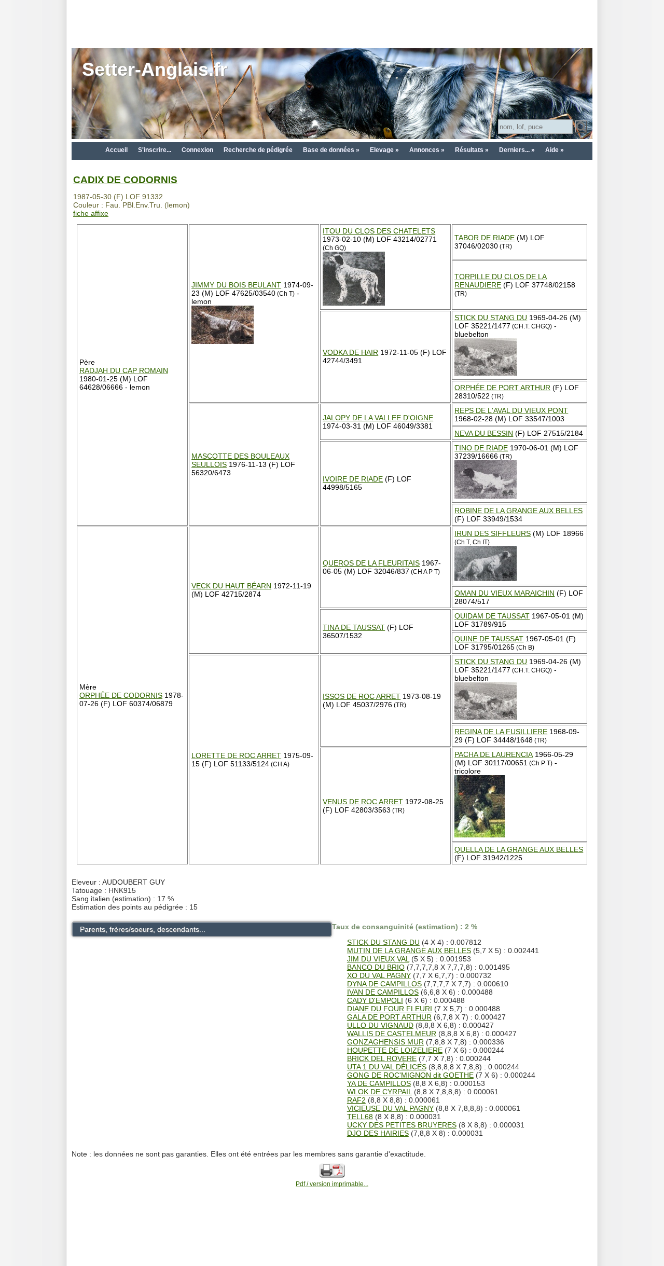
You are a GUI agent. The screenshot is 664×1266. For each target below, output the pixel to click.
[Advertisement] (332, 23)
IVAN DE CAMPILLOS (383, 992)
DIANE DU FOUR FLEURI (389, 1008)
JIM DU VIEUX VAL (378, 959)
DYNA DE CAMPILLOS (384, 984)
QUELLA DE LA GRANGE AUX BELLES (518, 849)
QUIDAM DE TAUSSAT (492, 616)
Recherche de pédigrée (258, 150)
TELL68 (360, 1116)
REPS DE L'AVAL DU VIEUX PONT (511, 410)
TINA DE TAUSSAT (354, 627)
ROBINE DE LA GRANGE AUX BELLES (518, 510)
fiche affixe (90, 213)
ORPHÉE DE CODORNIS (120, 695)
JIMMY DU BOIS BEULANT (236, 285)
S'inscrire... (154, 150)
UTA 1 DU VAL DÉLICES (386, 1067)
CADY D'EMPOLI (375, 1000)
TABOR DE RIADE (484, 237)
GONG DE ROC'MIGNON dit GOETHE (410, 1075)
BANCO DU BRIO (376, 967)
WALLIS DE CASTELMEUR (391, 1033)
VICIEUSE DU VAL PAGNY (390, 1108)
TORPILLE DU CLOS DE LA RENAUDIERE (500, 280)
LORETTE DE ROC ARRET (236, 755)
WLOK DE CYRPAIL (379, 1092)
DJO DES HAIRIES (378, 1133)
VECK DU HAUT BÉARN (231, 586)
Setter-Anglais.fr (154, 69)
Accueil (116, 150)
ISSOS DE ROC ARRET (361, 696)
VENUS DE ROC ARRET (363, 801)
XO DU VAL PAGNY (379, 975)
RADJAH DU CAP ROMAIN (123, 370)
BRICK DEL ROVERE (382, 1058)
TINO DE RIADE (481, 448)
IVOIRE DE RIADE (353, 479)
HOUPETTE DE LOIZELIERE (394, 1050)
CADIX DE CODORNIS (125, 179)
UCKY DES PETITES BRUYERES (402, 1125)
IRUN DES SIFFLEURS (492, 533)
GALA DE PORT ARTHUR (389, 1017)
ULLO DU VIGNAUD (380, 1025)
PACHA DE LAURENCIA (493, 754)
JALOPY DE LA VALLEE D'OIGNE (378, 418)
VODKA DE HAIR (350, 352)
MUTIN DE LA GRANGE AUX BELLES (409, 950)
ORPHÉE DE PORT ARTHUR (502, 387)
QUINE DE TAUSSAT (488, 639)
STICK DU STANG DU (490, 317)
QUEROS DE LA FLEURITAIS (371, 563)
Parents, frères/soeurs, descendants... (142, 929)
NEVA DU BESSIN (483, 433)
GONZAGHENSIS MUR (385, 1042)
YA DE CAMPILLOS (379, 1083)
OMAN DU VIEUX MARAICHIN (504, 593)
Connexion (197, 150)
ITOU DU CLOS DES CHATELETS (379, 231)
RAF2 (356, 1100)
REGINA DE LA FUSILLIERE (500, 731)
